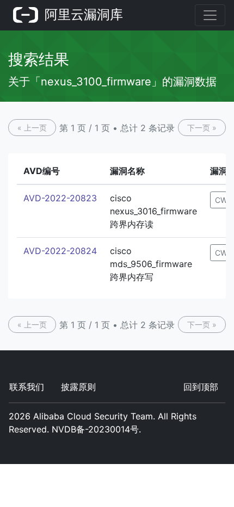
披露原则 (78, 386)
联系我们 (26, 386)
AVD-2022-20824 (60, 250)
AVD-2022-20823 (60, 198)
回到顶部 (200, 386)
